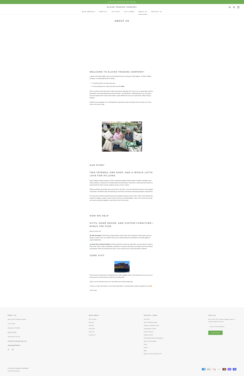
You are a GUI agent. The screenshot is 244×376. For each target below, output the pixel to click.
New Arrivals (88, 11)
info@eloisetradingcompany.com (17, 341)
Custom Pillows (148, 332)
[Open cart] (238, 7)
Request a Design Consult (151, 325)
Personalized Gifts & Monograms (153, 338)
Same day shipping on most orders (122, 2)
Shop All (103, 11)
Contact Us (156, 11)
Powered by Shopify (14, 371)
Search (146, 347)
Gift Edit (116, 11)
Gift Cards (129, 11)
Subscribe (215, 332)
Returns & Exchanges (150, 341)
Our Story (147, 319)
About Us (142, 11)
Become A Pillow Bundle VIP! (152, 354)
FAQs (145, 344)
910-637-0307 (12, 332)
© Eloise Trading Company (18, 368)
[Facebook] (8, 349)
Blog (145, 351)
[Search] (234, 7)
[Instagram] (12, 349)
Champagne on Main (150, 329)
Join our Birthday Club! (150, 322)
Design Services (148, 335)
